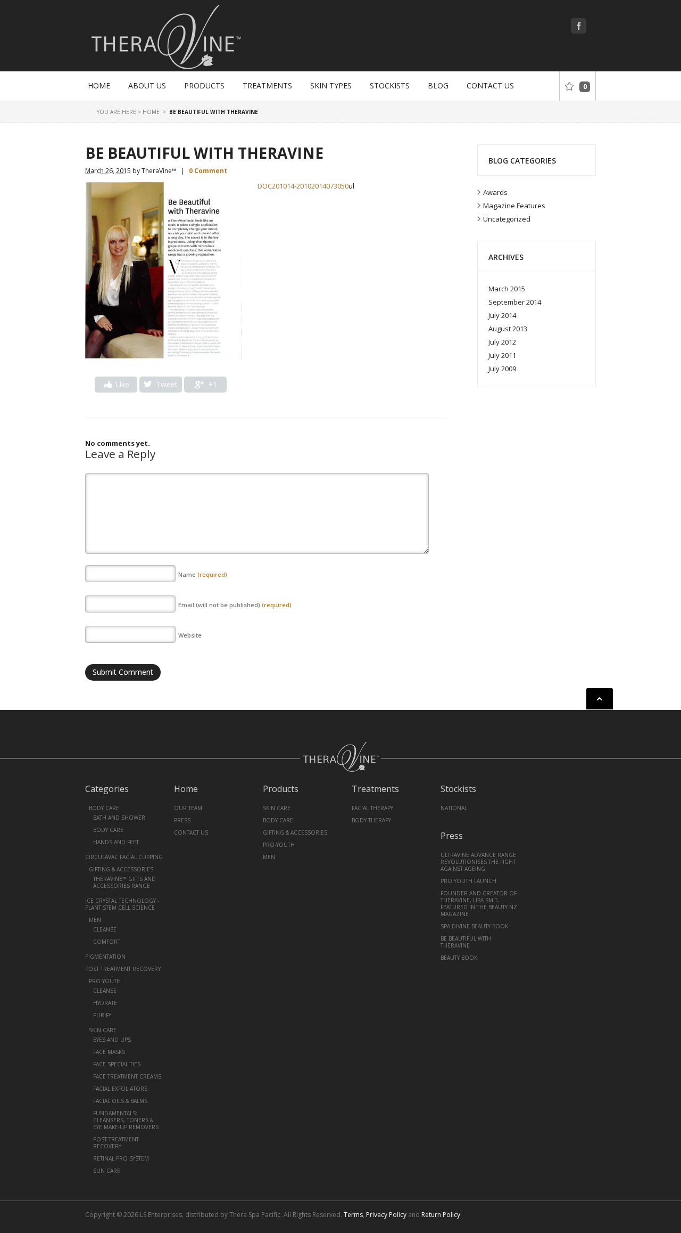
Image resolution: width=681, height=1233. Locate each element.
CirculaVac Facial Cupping (124, 857)
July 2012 (502, 342)
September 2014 (514, 302)
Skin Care (103, 1030)
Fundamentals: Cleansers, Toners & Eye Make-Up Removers (126, 1120)
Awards (495, 192)
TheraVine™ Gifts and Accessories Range (124, 882)
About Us (147, 85)
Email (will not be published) (235, 605)
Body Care (104, 808)
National (454, 808)
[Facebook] (579, 26)
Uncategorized (506, 219)
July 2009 (502, 368)
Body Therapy (371, 820)
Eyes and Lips (112, 1039)
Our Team (188, 808)
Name (202, 574)
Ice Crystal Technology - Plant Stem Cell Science (122, 904)
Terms (353, 1214)
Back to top (599, 698)
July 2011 (502, 355)
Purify (102, 1015)
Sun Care (106, 1170)
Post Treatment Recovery (123, 969)
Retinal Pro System (121, 1158)
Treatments (267, 85)
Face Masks (109, 1052)
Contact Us (490, 85)
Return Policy (440, 1214)
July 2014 (502, 315)
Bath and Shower (119, 817)
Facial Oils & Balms (120, 1101)
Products (204, 85)
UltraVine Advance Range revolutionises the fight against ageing (478, 861)
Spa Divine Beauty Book (474, 926)
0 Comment (208, 170)
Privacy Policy (386, 1214)
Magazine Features (514, 205)
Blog (438, 85)
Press (182, 820)
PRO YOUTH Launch (468, 881)
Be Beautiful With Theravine (466, 942)
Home (99, 85)
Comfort (106, 941)
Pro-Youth (105, 981)
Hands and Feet (116, 842)
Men (95, 920)
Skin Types (331, 85)
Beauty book (459, 957)
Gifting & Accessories (121, 869)
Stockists (390, 85)
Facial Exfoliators (120, 1088)
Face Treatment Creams (127, 1076)
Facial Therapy (372, 808)
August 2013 (507, 328)
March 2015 (506, 288)
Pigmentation (105, 956)
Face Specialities (116, 1064)
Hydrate (105, 1003)
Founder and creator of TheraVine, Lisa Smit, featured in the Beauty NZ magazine (479, 903)
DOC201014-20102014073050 (303, 186)
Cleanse (105, 929)
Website (190, 635)
